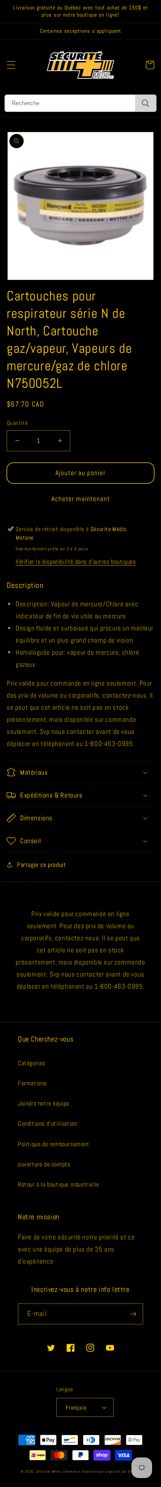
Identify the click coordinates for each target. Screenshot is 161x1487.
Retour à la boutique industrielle (58, 1184)
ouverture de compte (44, 1164)
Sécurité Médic (49, 1471)
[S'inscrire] (133, 1313)
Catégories (31, 1063)
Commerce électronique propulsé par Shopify (101, 1471)
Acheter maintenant (80, 498)
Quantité (17, 423)
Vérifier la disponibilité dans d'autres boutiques (76, 561)
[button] (11, 65)
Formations (32, 1083)
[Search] (145, 103)
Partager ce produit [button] (41, 865)
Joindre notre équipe (43, 1103)
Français (76, 1407)
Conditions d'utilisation (47, 1123)
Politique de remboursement (53, 1144)
